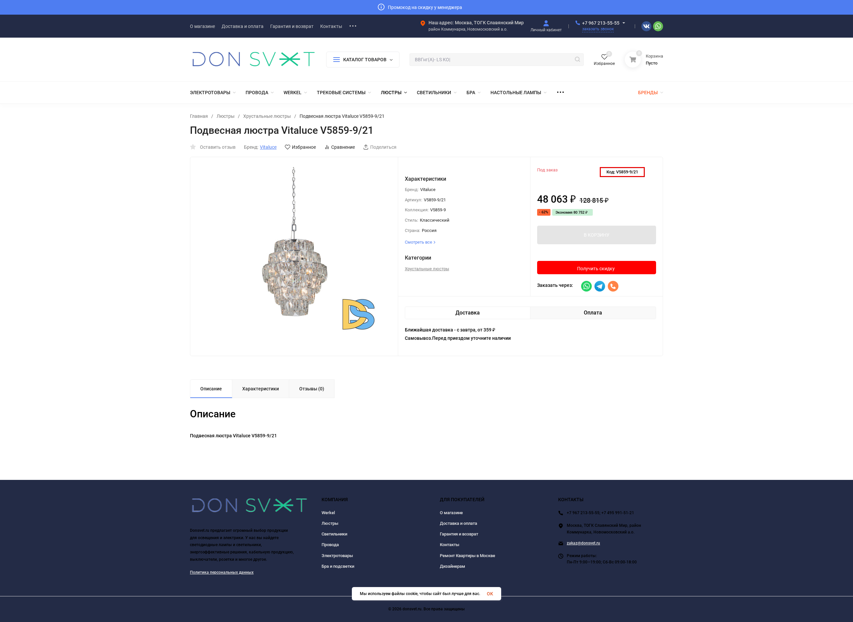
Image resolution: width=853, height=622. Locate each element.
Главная (199, 116)
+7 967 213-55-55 (600, 23)
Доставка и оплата (458, 523)
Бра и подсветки (338, 566)
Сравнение (343, 147)
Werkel (328, 512)
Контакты (449, 544)
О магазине (451, 512)
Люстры (226, 116)
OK (490, 593)
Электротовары (337, 555)
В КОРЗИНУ (596, 235)
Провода (330, 544)
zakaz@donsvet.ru (583, 543)
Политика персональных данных (222, 572)
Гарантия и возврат (459, 533)
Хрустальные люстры (267, 116)
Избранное (304, 147)
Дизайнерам (452, 566)
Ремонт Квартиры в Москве (467, 555)
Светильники (334, 533)
